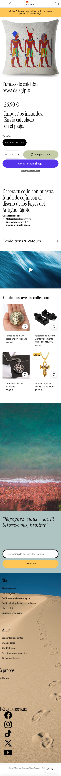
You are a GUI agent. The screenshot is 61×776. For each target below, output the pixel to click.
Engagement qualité (12, 613)
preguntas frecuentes (12, 637)
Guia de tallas (8, 642)
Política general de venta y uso (16, 598)
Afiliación (4, 678)
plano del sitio (8, 608)
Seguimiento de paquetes (14, 653)
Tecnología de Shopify (43, 768)
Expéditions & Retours (22, 241)
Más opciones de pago (30, 171)
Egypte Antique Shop (24, 768)
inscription (30, 563)
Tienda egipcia (9, 588)
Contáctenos (8, 648)
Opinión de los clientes (13, 658)
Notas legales (8, 593)
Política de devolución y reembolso (19, 603)
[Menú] (3, 3)
